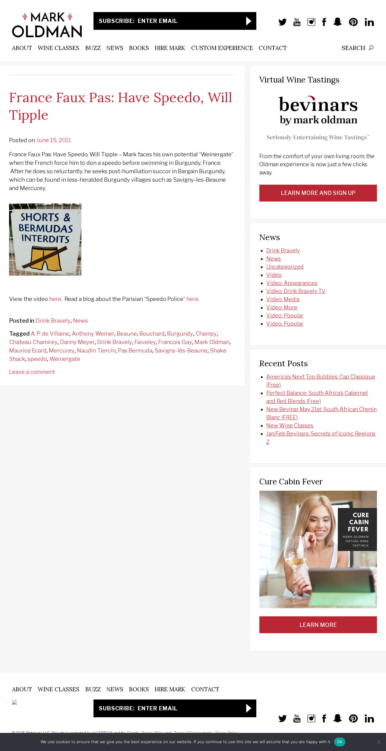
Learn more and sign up (318, 193)
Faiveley (145, 342)
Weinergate (64, 358)
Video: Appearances (291, 283)
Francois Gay (175, 342)
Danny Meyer (77, 342)
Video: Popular (284, 315)
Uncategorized (285, 267)
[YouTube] (293, 25)
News (114, 48)
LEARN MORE (318, 625)
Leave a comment (32, 371)
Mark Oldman (212, 342)
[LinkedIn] (366, 25)
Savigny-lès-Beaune (181, 350)
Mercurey (61, 350)
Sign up (248, 21)
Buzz (93, 48)
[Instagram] (308, 25)
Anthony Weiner (93, 333)
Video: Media (282, 299)
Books (139, 48)
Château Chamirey (33, 342)
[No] (378, 742)
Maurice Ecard (27, 350)
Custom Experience (222, 48)
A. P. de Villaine (50, 333)
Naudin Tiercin (96, 350)
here (55, 299)
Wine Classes (58, 48)
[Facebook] (321, 25)
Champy (206, 333)
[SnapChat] (334, 25)
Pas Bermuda (135, 350)
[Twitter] (279, 25)
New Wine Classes (289, 425)
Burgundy (180, 333)
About (22, 48)
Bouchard (152, 333)
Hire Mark (170, 48)
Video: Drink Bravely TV (296, 291)
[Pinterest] (350, 25)
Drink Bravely (53, 320)
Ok (340, 741)
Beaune (127, 333)
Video (274, 275)
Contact (273, 48)
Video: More (281, 307)
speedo (37, 358)
